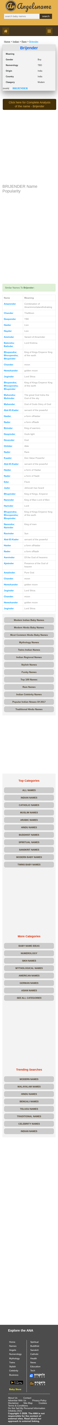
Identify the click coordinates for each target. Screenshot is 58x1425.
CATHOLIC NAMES (29, 805)
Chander (8, 313)
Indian (16, 41)
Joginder (9, 376)
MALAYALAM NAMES (29, 1086)
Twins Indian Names (29, 650)
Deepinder (9, 434)
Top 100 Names (29, 679)
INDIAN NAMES (29, 797)
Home (7, 41)
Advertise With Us (17, 1400)
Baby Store (15, 1389)
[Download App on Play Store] (16, 1382)
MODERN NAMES (29, 1079)
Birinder (8, 428)
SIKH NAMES (29, 960)
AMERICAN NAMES (29, 975)
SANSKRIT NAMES (29, 849)
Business (13, 1375)
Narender (9, 500)
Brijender (33, 41)
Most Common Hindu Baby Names (29, 635)
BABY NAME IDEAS (29, 946)
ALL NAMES (29, 790)
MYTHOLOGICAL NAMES (29, 968)
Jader (7, 488)
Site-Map (28, 1403)
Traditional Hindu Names (29, 709)
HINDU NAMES (29, 827)
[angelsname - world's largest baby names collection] (28, 6)
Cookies (43, 1403)
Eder (6, 482)
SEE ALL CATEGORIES (29, 998)
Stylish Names (29, 664)
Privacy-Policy (39, 1400)
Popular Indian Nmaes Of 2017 (29, 702)
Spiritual (34, 1342)
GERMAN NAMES (29, 983)
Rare (24, 41)
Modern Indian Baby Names (29, 620)
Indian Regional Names (29, 657)
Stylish (12, 1366)
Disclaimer (13, 1403)
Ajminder (9, 563)
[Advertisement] (29, 152)
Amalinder (9, 572)
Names (12, 1346)
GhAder (8, 446)
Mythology (14, 1358)
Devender (9, 440)
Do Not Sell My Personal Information (26, 1408)
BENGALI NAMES (29, 1101)
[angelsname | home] (6, 31)
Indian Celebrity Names (29, 694)
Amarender (10, 304)
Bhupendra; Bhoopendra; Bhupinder (11, 355)
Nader (7, 422)
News (33, 1362)
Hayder (8, 331)
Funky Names (29, 672)
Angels (12, 1350)
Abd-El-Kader (11, 410)
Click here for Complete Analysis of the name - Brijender (29, 104)
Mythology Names (29, 642)
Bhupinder (9, 494)
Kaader (8, 458)
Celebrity (13, 1370)
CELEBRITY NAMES (29, 1123)
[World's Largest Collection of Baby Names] (37, 1383)
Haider (7, 325)
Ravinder (9, 533)
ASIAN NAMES (29, 990)
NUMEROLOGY (29, 953)
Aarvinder (9, 557)
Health (33, 1358)
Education (35, 1366)
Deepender (10, 319)
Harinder (8, 506)
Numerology (15, 1354)
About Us (12, 1398)
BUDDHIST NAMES (29, 835)
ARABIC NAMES (29, 820)
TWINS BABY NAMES (29, 864)
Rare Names (29, 687)
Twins (12, 1362)
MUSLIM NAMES (29, 812)
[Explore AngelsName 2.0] (37, 1375)
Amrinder (9, 337)
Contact (27, 1398)
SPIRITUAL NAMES (29, 842)
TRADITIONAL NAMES (29, 1116)
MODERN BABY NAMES (29, 857)
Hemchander (11, 370)
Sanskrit (34, 1350)
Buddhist (34, 1346)
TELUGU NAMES (29, 1109)
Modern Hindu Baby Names (29, 627)
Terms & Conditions (18, 1405)
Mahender (9, 404)
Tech (32, 1370)
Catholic (34, 1354)
